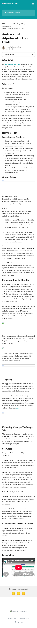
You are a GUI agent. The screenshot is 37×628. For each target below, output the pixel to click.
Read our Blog (12, 618)
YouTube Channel (24, 618)
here (17, 408)
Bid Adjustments (6, 26)
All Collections (6, 24)
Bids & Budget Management (21, 24)
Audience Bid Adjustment (13, 64)
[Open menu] (33, 3)
